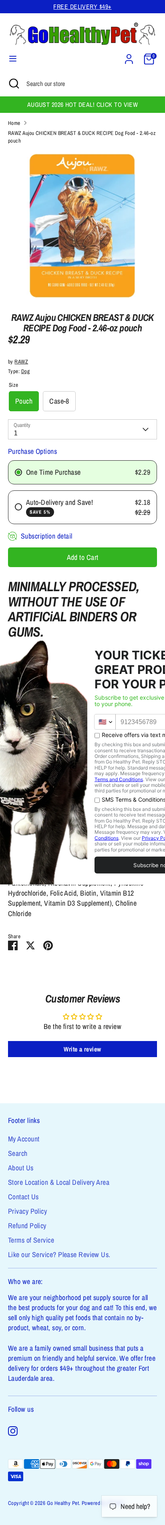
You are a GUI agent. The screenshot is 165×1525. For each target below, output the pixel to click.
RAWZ (21, 361)
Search (18, 1153)
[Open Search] (13, 83)
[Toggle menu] (13, 59)
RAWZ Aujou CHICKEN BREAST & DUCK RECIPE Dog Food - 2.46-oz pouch (82, 136)
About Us (21, 1168)
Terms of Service (31, 1240)
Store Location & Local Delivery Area (58, 1182)
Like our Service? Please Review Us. (59, 1254)
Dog (25, 371)
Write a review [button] (82, 1049)
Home (14, 123)
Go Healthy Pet (63, 1503)
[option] (82, 225)
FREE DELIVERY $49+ (82, 6)
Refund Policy (27, 1226)
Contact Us (23, 1197)
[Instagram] (13, 1431)
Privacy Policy (27, 1211)
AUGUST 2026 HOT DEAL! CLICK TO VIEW (82, 104)
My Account (24, 1139)
